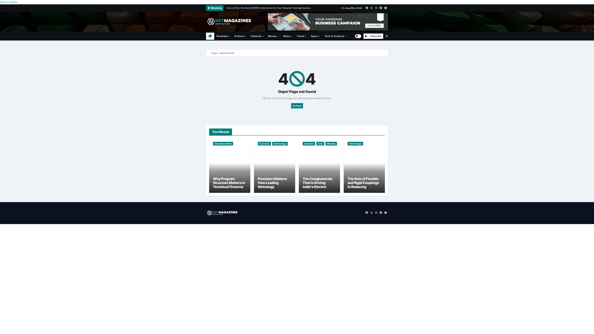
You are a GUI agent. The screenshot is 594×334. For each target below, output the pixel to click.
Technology (280, 143)
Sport (315, 36)
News (287, 36)
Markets (331, 143)
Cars (320, 143)
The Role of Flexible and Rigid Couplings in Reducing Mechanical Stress (363, 185)
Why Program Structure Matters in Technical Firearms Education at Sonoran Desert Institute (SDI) (229, 189)
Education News (223, 143)
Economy (264, 143)
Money (272, 36)
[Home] (210, 36)
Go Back (297, 105)
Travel (301, 36)
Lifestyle (256, 36)
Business (222, 36)
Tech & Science (335, 36)
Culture (239, 36)
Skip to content (8, 2)
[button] (386, 36)
